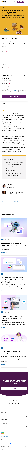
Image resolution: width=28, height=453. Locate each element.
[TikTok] (20, 404)
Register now (14, 96)
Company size (5, 67)
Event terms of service (12, 90)
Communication (6, 202)
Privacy (2, 439)
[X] (15, 404)
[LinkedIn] (7, 404)
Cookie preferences (14, 439)
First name (4, 46)
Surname (4, 51)
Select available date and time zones (10, 41)
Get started (20, 1)
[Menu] (26, 1)
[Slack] (4, 2)
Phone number (5, 78)
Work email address (6, 57)
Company (4, 62)
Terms (7, 439)
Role (3, 73)
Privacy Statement (14, 93)
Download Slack (4, 436)
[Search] (15, 2)
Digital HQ (15, 202)
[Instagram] (9, 404)
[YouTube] (18, 404)
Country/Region (6, 83)
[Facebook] (12, 404)
